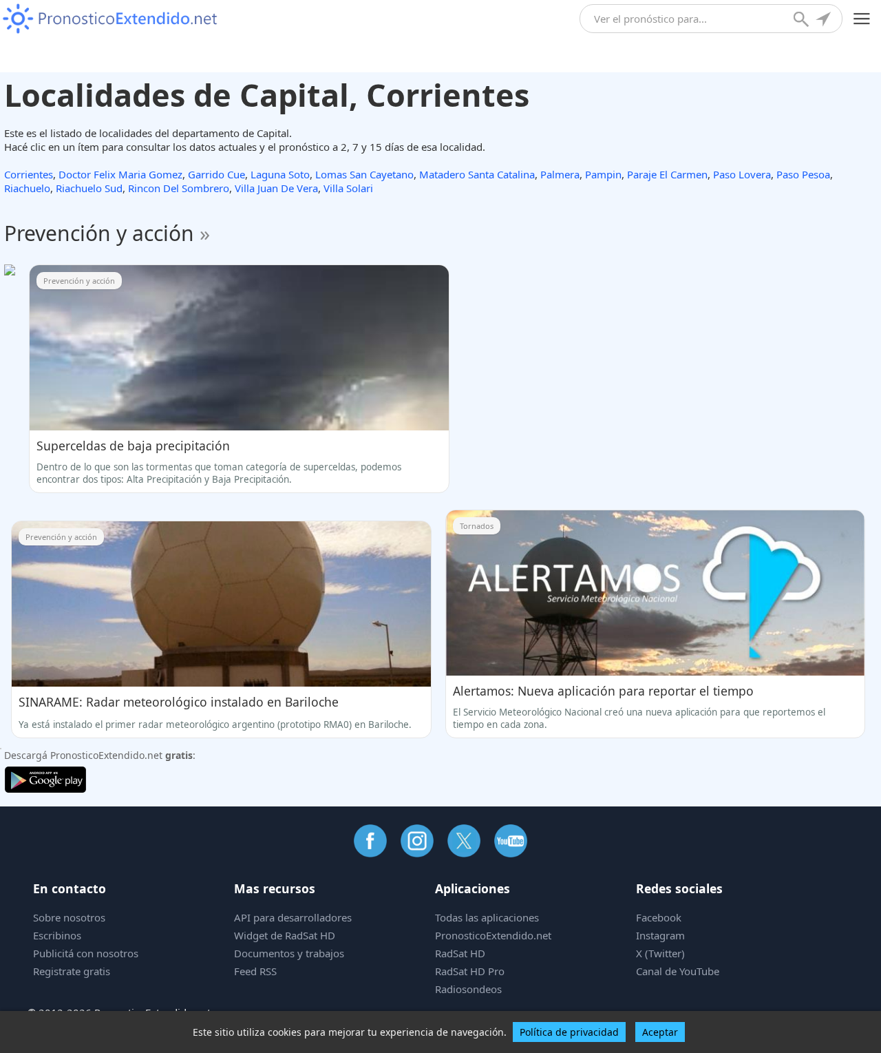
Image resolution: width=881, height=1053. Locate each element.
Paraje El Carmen (667, 174)
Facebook (658, 917)
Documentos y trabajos (289, 953)
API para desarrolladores (293, 917)
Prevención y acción (107, 233)
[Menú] (862, 19)
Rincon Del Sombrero (178, 188)
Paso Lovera (742, 174)
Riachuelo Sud (89, 188)
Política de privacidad (569, 1032)
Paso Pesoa (803, 174)
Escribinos (57, 935)
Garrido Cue (216, 174)
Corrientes (28, 174)
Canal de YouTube (677, 971)
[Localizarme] (825, 21)
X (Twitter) (660, 953)
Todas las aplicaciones (487, 917)
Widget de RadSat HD (284, 935)
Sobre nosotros (69, 917)
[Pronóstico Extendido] (110, 19)
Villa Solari (348, 188)
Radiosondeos (468, 989)
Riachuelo (27, 188)
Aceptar (660, 1032)
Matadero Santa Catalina (477, 174)
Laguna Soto (280, 174)
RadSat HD (460, 953)
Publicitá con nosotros (85, 953)
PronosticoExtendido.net (493, 935)
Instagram (660, 935)
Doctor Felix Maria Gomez (120, 174)
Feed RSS (255, 971)
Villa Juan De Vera (276, 188)
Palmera (560, 174)
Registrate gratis (71, 971)
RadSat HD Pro (470, 971)
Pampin (603, 174)
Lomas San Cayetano (364, 174)
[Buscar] (803, 21)
